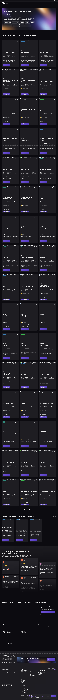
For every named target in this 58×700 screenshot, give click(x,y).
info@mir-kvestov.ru (6, 680)
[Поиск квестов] (50, 3)
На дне (42, 198)
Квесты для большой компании (24, 691)
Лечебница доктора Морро (28, 110)
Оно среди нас (8, 403)
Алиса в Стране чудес (29, 491)
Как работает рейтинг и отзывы (33, 669)
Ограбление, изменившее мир (46, 432)
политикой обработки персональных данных (40, 696)
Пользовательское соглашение (16, 698)
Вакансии (22, 682)
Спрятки (24, 462)
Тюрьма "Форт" (8, 169)
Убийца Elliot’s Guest (46, 81)
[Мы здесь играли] (13, 41)
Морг (4, 286)
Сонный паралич (27, 286)
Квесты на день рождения (24, 689)
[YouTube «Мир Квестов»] (7, 685)
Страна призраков (46, 403)
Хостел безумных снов (47, 491)
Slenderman (25, 52)
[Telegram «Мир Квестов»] (5, 685)
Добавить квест (40, 669)
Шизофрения (25, 316)
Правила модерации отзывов (6, 698)
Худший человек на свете (46, 139)
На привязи (25, 140)
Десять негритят (46, 169)
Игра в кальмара (8, 462)
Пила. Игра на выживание (7, 198)
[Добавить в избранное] (17, 41)
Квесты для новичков (24, 692)
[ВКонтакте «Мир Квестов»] (2, 685)
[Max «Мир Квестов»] (11, 685)
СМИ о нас (31, 674)
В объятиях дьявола (9, 52)
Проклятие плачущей (28, 228)
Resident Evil (44, 52)
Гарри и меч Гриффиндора (44, 286)
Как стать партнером (41, 672)
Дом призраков (45, 111)
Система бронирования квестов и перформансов (42, 671)
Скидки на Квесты (8, 22)
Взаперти (43, 257)
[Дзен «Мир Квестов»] (9, 685)
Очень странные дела (10, 433)
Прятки (23, 345)
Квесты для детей (23, 688)
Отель (5, 491)
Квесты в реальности (24, 670)
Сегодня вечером (16, 22)
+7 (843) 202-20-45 (6, 678)
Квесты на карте (23, 672)
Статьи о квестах (32, 675)
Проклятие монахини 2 (28, 81)
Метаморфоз (44, 345)
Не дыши (43, 316)
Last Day (5, 316)
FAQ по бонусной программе (32, 671)
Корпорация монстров (7, 373)
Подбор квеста (23, 669)
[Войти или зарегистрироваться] (52, 3)
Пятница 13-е (25, 403)
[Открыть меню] (55, 3)
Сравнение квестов (24, 678)
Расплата (6, 257)
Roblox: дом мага (8, 228)
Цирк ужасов (44, 374)
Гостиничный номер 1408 (10, 139)
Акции (21, 679)
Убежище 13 (25, 169)
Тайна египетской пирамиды (27, 198)
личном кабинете (51, 608)
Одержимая (7, 111)
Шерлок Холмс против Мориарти (10, 81)
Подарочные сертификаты (23, 674)
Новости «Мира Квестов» (33, 673)
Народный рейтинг (23, 671)
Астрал (23, 374)
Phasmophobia (45, 228)
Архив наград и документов (23, 681)
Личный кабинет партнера (40, 674)
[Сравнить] (15, 41)
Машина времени (27, 257)
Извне (5, 345)
